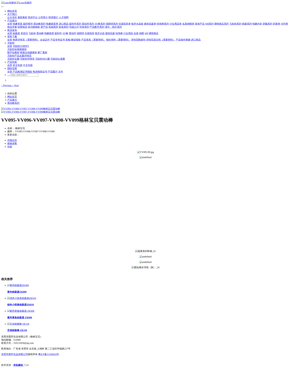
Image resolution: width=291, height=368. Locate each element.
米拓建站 (18, 365)
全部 (9, 23)
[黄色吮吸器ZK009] (18, 285)
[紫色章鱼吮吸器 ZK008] (20, 311)
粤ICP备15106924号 (48, 354)
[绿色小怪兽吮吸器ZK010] (21, 298)
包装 (9, 146)
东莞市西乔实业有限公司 (14, 354)
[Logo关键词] (145, 2)
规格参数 (12, 143)
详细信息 (12, 140)
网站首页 (12, 11)
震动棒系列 (13, 103)
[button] (6, 85)
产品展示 (12, 100)
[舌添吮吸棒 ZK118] (18, 324)
